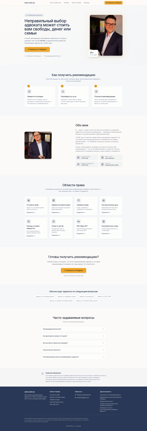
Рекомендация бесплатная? (52, 329)
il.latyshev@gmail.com (83, 397)
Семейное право (55, 399)
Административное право (57, 397)
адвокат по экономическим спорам (86, 300)
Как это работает (55, 2)
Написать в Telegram (114, 2)
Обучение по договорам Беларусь (110, 395)
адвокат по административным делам (61, 300)
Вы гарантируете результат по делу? (55, 336)
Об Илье (66, 2)
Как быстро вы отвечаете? (51, 350)
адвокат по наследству (87, 296)
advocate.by (29, 392)
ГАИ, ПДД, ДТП (54, 404)
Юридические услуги (106, 401)
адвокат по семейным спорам (67, 296)
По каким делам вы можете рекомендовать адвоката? (61, 357)
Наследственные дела (56, 402)
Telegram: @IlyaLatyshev (84, 395)
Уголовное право (55, 395)
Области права (76, 2)
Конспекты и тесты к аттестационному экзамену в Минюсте (109, 409)
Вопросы (86, 2)
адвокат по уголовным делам (45, 296)
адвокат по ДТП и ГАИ (104, 296)
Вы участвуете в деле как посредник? (55, 343)
